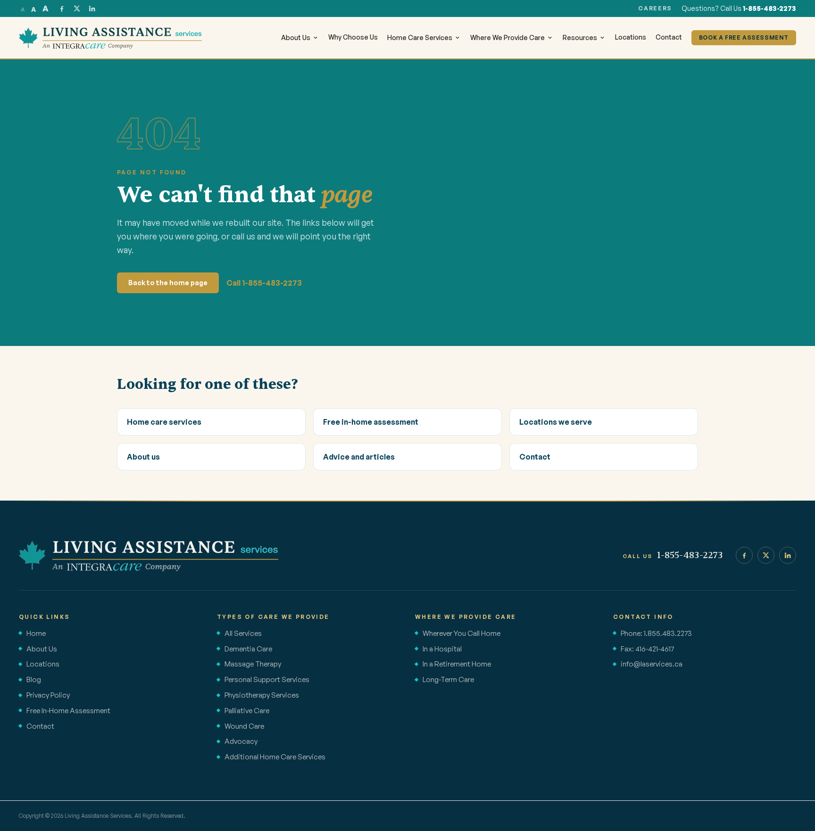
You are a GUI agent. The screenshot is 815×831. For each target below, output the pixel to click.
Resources (580, 37)
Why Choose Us (353, 37)
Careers (655, 8)
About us (143, 456)
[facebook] (62, 8)
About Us (295, 37)
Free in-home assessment (370, 422)
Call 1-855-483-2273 (264, 283)
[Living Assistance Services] (148, 555)
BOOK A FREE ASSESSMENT (744, 37)
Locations (630, 37)
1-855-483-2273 (769, 8)
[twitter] (77, 8)
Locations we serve (555, 422)
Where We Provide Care (507, 37)
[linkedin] (92, 8)
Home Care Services (419, 37)
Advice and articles (359, 456)
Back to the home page (168, 283)
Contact (669, 37)
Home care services (164, 422)
